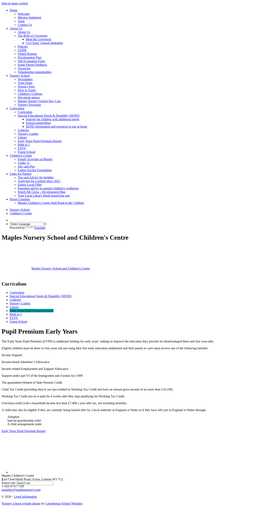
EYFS (22, 148)
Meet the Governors (38, 39)
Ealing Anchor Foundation (35, 170)
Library (22, 137)
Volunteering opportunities (34, 72)
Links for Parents (20, 173)
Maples (60, 268)
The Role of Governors (32, 35)
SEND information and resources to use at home (56, 126)
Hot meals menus (29, 97)
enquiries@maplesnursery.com (21, 489)
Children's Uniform (30, 94)
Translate (39, 227)
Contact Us (25, 24)
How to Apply (27, 90)
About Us (16, 28)
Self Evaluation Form (31, 61)
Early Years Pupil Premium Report (39, 141)
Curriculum (17, 108)
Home (14, 10)
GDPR (22, 50)
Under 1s (23, 163)
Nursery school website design (21, 503)
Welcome (24, 14)
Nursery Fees (26, 86)
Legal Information (25, 496)
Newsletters (25, 79)
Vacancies (24, 68)
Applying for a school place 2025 (39, 181)
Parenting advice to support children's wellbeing (48, 188)
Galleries (23, 130)
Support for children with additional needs (52, 119)
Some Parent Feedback (32, 64)
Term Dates (25, 83)
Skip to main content (15, 3)
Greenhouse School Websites (63, 503)
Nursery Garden (28, 133)
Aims (21, 21)
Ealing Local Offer (30, 184)
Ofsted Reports (27, 54)
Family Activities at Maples (35, 159)
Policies (23, 46)
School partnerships (38, 123)
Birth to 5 (24, 144)
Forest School (26, 152)
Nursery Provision (29, 104)
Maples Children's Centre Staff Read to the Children (51, 203)
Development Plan (29, 57)
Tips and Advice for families (36, 177)
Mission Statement (29, 17)
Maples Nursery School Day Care (39, 101)
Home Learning (20, 199)
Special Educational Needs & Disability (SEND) (49, 115)
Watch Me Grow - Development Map (42, 192)
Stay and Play (26, 166)
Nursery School (20, 75)
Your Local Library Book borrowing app (44, 195)
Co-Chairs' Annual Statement (44, 43)
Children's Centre (21, 155)
